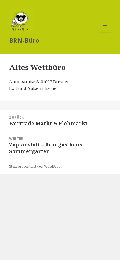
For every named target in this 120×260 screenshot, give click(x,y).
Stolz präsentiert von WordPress (35, 166)
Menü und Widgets (105, 32)
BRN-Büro (24, 40)
